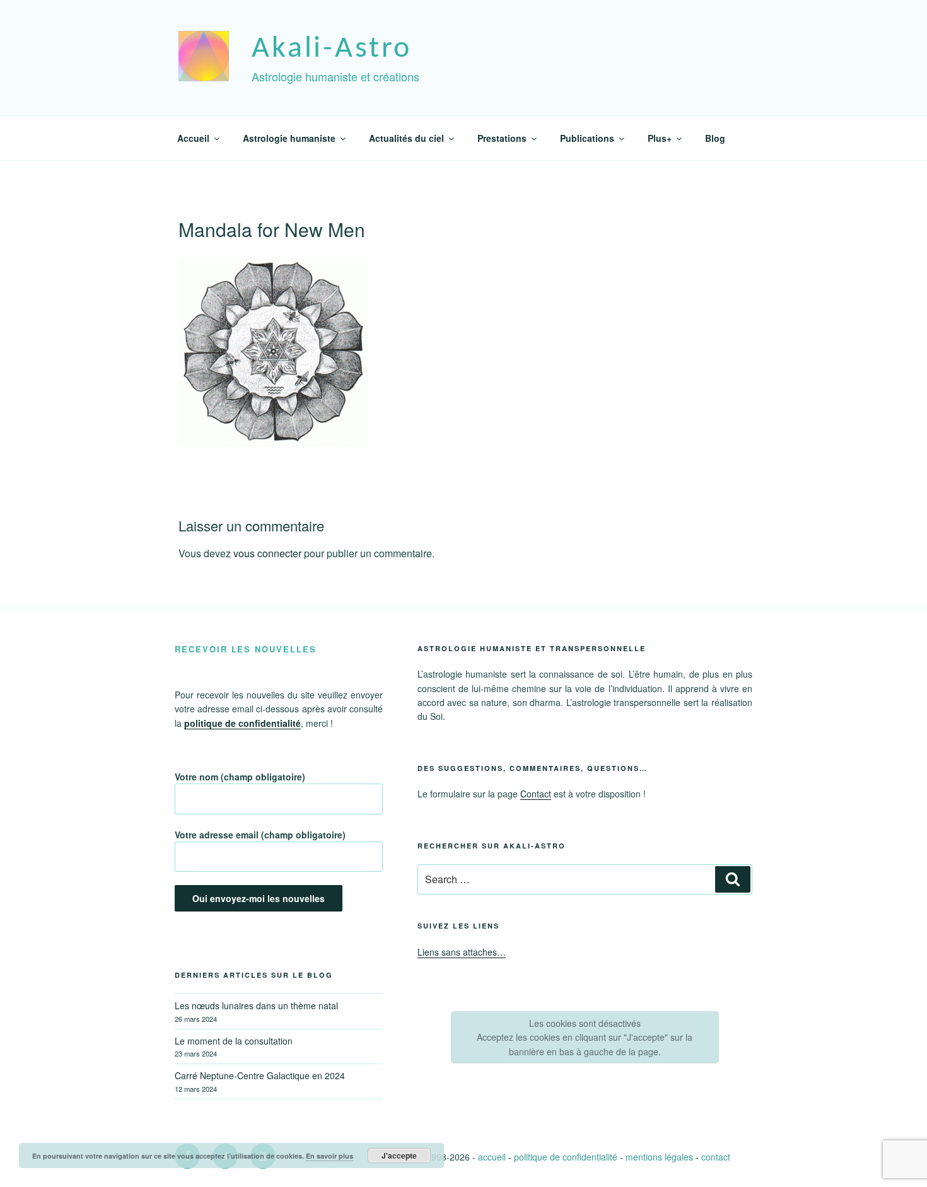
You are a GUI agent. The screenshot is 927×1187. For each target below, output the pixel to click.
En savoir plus (329, 1156)
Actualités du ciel (406, 138)
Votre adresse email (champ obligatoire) (260, 834)
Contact (535, 793)
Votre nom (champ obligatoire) (240, 776)
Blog (715, 138)
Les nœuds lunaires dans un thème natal (256, 1005)
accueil (492, 1156)
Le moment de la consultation (234, 1040)
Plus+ (660, 138)
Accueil (193, 138)
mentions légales (659, 1156)
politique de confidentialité (565, 1156)
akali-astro (332, 49)
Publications (587, 138)
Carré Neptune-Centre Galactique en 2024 (260, 1075)
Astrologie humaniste (289, 138)
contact (715, 1156)
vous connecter (267, 553)
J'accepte (399, 1155)
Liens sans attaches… (461, 952)
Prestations (502, 138)
